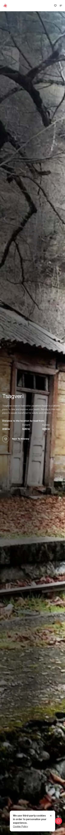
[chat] (58, 821)
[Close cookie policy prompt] (51, 816)
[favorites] (55, 6)
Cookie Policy (20, 826)
